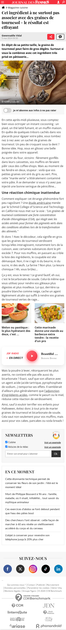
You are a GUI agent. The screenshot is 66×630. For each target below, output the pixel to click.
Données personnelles (15, 588)
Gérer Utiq (57, 588)
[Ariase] (17, 626)
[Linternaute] (17, 612)
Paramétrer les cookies (39, 588)
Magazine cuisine (18, 7)
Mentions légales (13, 591)
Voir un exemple (52, 442)
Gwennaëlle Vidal (12, 35)
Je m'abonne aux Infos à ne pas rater (34, 110)
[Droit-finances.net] (48, 612)
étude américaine (40, 203)
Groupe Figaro (29, 591)
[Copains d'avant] (17, 619)
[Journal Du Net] (48, 606)
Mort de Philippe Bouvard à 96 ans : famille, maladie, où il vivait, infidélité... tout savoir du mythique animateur (32, 498)
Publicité (41, 585)
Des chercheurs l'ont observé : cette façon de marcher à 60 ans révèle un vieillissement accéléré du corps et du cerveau (32, 524)
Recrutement (53, 585)
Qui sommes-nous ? (16, 585)
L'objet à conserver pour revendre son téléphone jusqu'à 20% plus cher (27, 537)
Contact (31, 585)
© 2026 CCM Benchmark (50, 591)
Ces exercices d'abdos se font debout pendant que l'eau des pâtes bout (32, 511)
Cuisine (11, 442)
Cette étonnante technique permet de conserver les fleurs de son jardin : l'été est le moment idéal (31, 483)
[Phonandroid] (48, 626)
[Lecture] (32, 356)
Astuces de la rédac (17, 447)
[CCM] (17, 606)
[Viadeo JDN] (48, 619)
